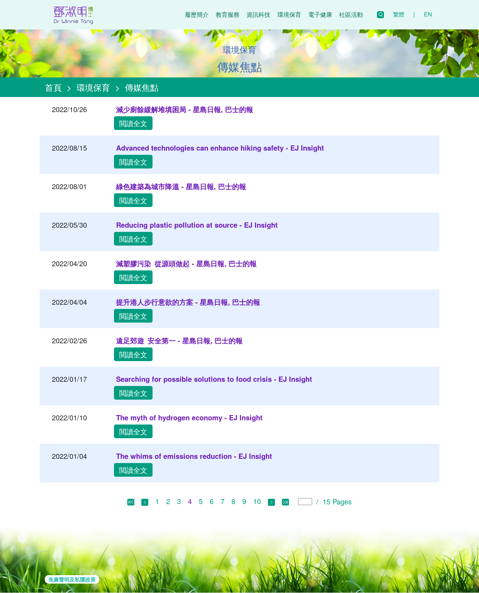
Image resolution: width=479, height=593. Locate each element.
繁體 (398, 14)
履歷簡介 (197, 14)
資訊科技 (258, 14)
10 (257, 501)
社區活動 (351, 14)
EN (428, 14)
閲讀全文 (133, 123)
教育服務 (228, 14)
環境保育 (289, 14)
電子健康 (320, 14)
